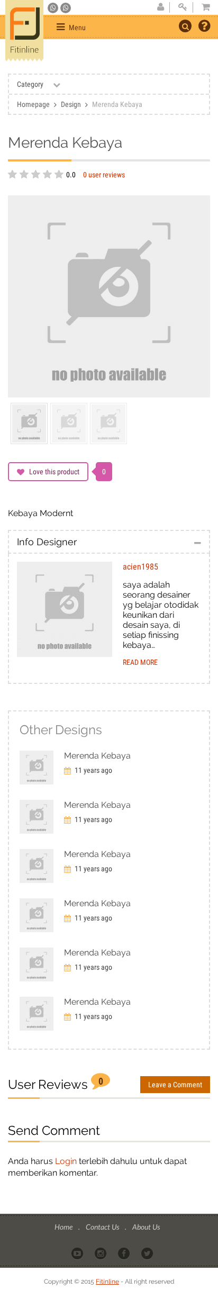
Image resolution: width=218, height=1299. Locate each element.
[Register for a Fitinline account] (160, 7)
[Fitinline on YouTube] (78, 1252)
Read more (140, 662)
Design (71, 104)
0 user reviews (104, 174)
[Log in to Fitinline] (182, 7)
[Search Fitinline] (185, 26)
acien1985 (140, 567)
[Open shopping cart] (202, 7)
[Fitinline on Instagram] (101, 1252)
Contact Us (103, 1226)
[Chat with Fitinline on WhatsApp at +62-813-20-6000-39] (65, 8)
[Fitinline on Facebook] (124, 1252)
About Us (146, 1226)
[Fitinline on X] (148, 1252)
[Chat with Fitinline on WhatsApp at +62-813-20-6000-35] (54, 8)
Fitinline (107, 1281)
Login (66, 1161)
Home (64, 1226)
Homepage (33, 104)
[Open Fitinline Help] (204, 27)
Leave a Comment (175, 1084)
